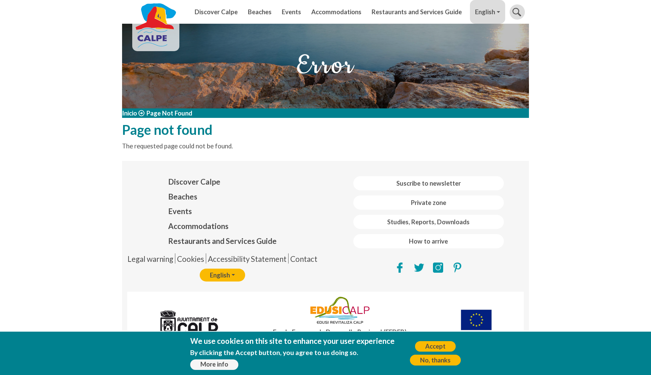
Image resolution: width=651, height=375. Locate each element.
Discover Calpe (216, 12)
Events (291, 12)
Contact (303, 259)
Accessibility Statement (247, 259)
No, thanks (435, 360)
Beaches (260, 12)
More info (214, 364)
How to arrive (428, 241)
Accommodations (336, 12)
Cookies (190, 259)
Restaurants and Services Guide (417, 12)
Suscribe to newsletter (428, 183)
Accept (435, 346)
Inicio (129, 113)
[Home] (156, 12)
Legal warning (150, 259)
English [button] (485, 12)
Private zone (428, 202)
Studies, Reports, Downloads (428, 222)
